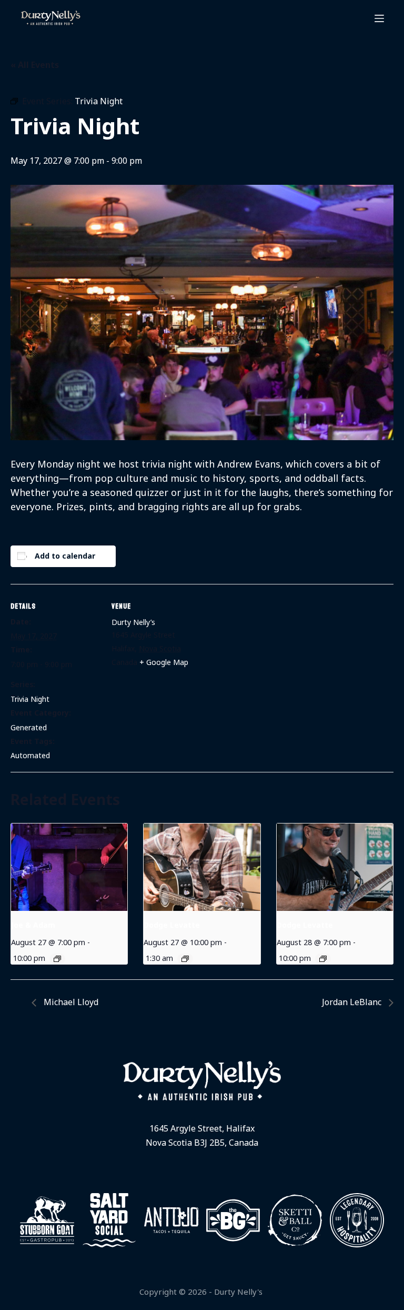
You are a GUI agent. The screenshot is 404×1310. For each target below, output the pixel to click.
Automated (30, 755)
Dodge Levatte (172, 925)
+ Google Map (163, 662)
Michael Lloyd (70, 1002)
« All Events (35, 65)
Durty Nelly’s (133, 622)
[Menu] (379, 18)
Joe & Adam (33, 925)
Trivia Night (30, 699)
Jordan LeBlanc (352, 1002)
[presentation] (69, 867)
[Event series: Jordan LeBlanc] (57, 959)
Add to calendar (65, 556)
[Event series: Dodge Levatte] (185, 959)
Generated (29, 727)
